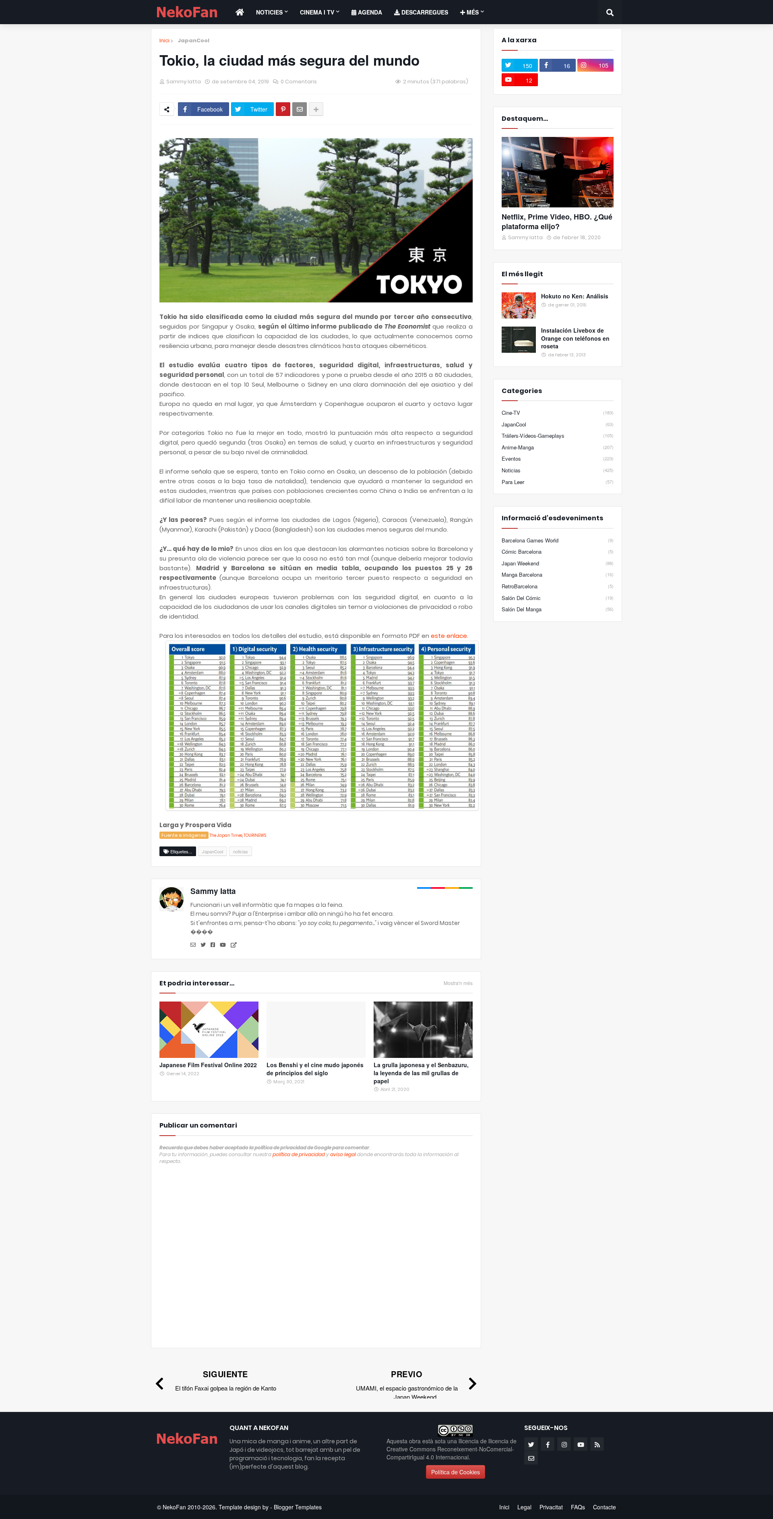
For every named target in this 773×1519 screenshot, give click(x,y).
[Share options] (316, 109)
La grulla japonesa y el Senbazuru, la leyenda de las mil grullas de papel (421, 1072)
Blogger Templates (298, 1507)
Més (472, 12)
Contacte (604, 1507)
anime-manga (558, 447)
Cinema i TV (317, 12)
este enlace (449, 635)
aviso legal (343, 1154)
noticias (240, 851)
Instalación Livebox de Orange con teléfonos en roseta (575, 338)
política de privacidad (299, 1154)
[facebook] (213, 945)
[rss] (597, 1444)
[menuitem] (239, 12)
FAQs (578, 1507)
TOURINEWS (255, 835)
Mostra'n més (458, 983)
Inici (164, 40)
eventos (558, 458)
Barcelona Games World (558, 540)
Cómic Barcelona (558, 551)
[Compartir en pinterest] (283, 109)
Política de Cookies (455, 1472)
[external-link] (234, 945)
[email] (193, 945)
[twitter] (203, 945)
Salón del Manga (558, 609)
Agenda (369, 12)
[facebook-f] (547, 1444)
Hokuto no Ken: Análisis (574, 296)
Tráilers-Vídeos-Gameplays (558, 435)
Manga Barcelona (558, 574)
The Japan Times (225, 835)
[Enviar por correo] (299, 109)
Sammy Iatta (213, 891)
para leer (558, 482)
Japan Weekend (558, 563)
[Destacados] (558, 172)
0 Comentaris (299, 81)
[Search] (610, 12)
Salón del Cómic (558, 598)
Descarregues (424, 12)
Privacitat (551, 1507)
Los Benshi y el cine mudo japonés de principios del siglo (315, 1069)
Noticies (269, 12)
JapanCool (193, 40)
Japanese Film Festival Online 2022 (208, 1065)
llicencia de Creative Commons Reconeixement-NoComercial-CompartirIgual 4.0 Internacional (451, 1449)
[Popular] (519, 305)
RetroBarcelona (558, 586)
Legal (524, 1507)
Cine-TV (558, 412)
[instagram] (564, 1444)
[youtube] (223, 945)
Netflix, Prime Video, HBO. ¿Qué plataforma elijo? (557, 221)
